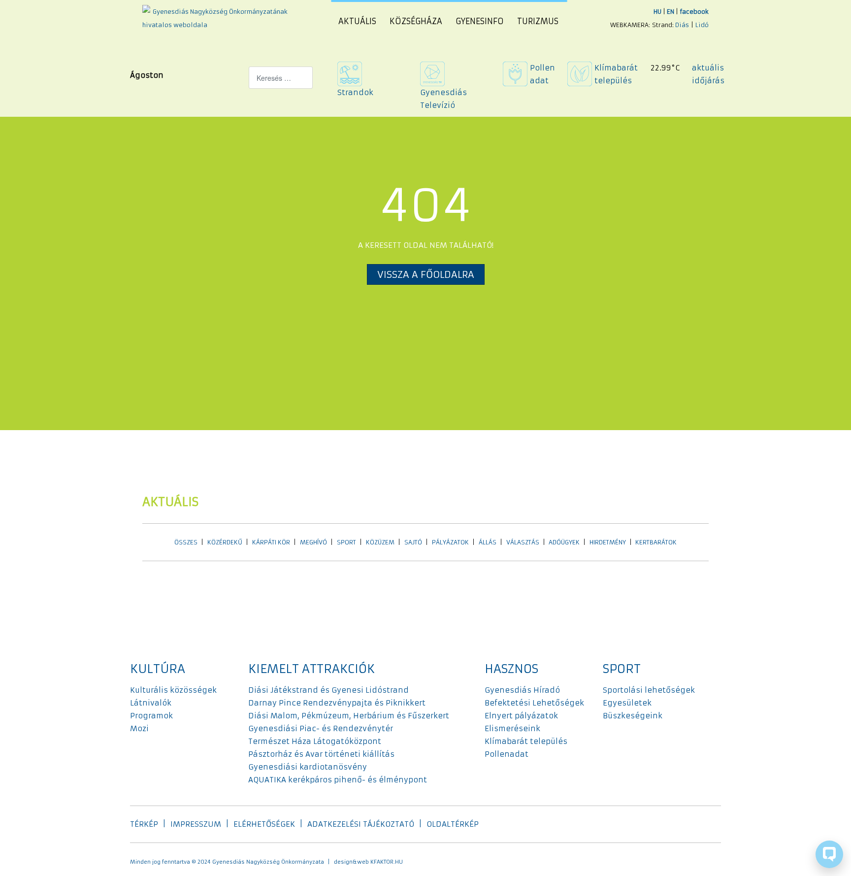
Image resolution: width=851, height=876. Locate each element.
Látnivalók (150, 703)
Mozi (139, 728)
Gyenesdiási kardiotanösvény (307, 767)
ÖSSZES (185, 542)
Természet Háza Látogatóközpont (314, 741)
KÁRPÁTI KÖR (271, 542)
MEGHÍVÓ (313, 542)
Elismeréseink (512, 728)
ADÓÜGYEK (564, 542)
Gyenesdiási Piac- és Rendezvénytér (320, 728)
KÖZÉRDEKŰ (224, 542)
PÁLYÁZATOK (450, 542)
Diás (682, 25)
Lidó (702, 25)
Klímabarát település (526, 741)
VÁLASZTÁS (522, 542)
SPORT (346, 542)
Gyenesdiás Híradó (522, 690)
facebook (694, 11)
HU (657, 11)
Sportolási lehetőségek (649, 690)
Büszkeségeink (632, 715)
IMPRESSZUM (195, 824)
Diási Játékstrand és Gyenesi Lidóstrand (328, 690)
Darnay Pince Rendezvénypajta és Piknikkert (337, 703)
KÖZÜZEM (380, 542)
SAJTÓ (413, 542)
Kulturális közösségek (173, 690)
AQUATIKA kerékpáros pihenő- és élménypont (337, 779)
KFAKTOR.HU (386, 862)
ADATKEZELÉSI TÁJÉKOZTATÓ (360, 824)
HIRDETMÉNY (607, 542)
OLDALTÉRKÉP (452, 824)
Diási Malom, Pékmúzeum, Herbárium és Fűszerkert (348, 715)
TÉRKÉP (144, 824)
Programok (151, 715)
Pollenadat (506, 754)
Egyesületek (627, 703)
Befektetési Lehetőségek (534, 703)
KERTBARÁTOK (656, 542)
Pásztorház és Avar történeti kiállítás (321, 754)
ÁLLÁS (487, 542)
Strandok (355, 92)
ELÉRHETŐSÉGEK (264, 824)
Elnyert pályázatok (521, 715)
